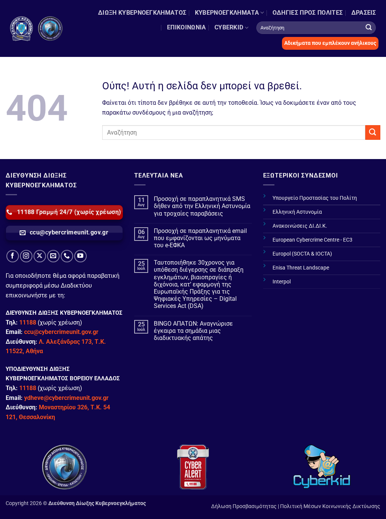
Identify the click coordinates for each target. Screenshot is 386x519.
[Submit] (368, 27)
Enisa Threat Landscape (301, 268)
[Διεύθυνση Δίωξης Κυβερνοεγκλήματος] (36, 28)
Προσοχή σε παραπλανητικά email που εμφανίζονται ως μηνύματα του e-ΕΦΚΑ (200, 238)
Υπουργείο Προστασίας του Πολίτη (315, 198)
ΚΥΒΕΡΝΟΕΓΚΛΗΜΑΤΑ (227, 12)
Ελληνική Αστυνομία (297, 212)
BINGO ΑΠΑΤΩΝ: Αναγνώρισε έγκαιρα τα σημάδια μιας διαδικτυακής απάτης (193, 330)
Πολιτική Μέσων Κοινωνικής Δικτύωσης (330, 506)
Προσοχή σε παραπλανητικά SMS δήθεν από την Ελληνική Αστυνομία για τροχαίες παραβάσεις (202, 206)
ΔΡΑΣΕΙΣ (363, 12)
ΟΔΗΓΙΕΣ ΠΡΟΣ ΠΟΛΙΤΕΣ (308, 12)
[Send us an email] (53, 256)
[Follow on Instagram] (26, 256)
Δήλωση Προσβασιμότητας (244, 506)
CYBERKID (229, 27)
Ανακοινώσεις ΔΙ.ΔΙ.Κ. (300, 226)
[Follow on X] (40, 256)
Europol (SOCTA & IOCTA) (302, 254)
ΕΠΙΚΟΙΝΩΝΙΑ (186, 27)
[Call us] (67, 256)
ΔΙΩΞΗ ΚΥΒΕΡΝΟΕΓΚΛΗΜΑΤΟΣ (142, 12)
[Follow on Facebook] (12, 256)
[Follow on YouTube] (80, 256)
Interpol (282, 282)
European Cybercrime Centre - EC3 (312, 240)
